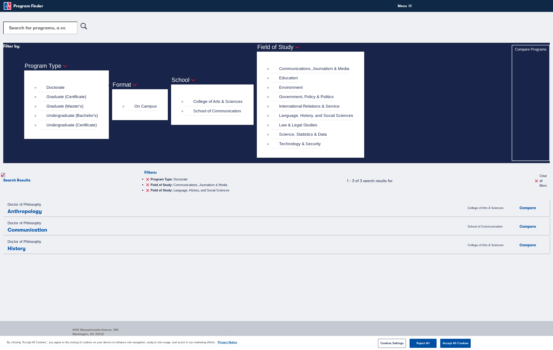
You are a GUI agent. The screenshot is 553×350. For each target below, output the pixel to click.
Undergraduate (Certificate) (71, 125)
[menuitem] (68, 87)
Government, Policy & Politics (306, 96)
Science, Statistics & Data (303, 134)
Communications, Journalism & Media (314, 68)
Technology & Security (300, 144)
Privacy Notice (227, 342)
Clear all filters (543, 180)
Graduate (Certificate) (66, 96)
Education (288, 78)
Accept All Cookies (455, 343)
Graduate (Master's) (64, 106)
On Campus (145, 106)
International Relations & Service (309, 106)
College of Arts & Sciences (218, 101)
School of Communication (217, 111)
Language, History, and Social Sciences (316, 115)
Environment (291, 87)
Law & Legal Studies (298, 125)
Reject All (422, 343)
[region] (276, 343)
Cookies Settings (392, 343)
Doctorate (55, 87)
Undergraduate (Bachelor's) (72, 115)
